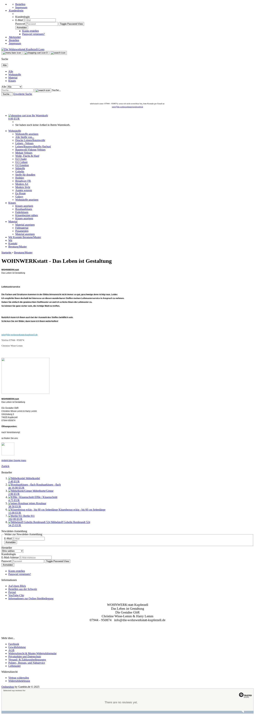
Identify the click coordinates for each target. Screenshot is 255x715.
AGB (11, 650)
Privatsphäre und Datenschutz (24, 656)
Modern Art (21, 184)
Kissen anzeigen (24, 205)
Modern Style (22, 187)
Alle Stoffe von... (24, 137)
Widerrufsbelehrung (19, 680)
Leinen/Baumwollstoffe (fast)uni (33, 146)
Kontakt (18, 237)
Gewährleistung (17, 647)
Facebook (13, 644)
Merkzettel (14, 37)
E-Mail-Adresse (10, 557)
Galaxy (19, 196)
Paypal (12, 592)
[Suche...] (42, 90)
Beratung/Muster (32, 237)
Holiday (19, 177)
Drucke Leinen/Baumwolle (30, 140)
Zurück (5, 466)
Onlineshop (7, 686)
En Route (20, 193)
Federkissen (21, 212)
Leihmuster (14, 665)
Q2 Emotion (22, 165)
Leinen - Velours (24, 143)
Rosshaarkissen (23, 209)
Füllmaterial (21, 227)
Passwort (20, 23)
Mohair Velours (23, 152)
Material (12, 77)
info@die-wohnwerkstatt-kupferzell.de (127, 107)
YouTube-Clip (16, 595)
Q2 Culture (21, 162)
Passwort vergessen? (33, 34)
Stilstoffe (20, 168)
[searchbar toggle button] (58, 53)
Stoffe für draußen (25, 174)
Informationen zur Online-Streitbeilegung (30, 598)
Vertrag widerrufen (18, 677)
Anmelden (11, 542)
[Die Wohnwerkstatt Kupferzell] (22, 49)
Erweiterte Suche (22, 93)
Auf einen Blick (17, 585)
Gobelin (19, 171)
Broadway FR (23, 180)
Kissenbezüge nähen (26, 215)
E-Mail (19, 20)
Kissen (12, 80)
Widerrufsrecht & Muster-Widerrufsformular (32, 653)
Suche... (56, 90)
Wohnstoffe (14, 74)
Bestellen (20, 4)
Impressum (21, 7)
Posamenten (21, 230)
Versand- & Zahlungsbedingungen (27, 659)
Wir (10, 237)
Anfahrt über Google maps (13, 460)
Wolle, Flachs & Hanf (27, 155)
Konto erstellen (30, 30)
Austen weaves (23, 190)
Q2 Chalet (21, 158)
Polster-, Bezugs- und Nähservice (26, 662)
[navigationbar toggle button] (11, 53)
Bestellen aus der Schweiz (22, 589)
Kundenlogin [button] (15, 10)
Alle (10, 71)
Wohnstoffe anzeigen (26, 133)
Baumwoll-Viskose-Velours (30, 149)
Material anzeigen (25, 224)
